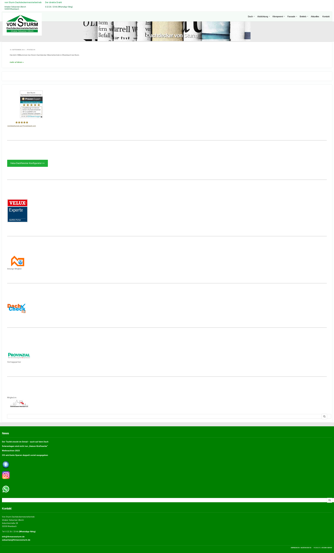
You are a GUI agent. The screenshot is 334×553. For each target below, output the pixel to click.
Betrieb (303, 16)
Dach (250, 16)
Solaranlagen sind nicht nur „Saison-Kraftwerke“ (25, 446)
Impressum (295, 548)
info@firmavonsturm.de (13, 536)
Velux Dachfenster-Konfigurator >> (27, 163)
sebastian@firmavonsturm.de (16, 540)
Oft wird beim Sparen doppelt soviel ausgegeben (25, 455)
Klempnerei (278, 16)
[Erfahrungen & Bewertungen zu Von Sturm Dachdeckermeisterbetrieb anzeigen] (31, 117)
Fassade (291, 16)
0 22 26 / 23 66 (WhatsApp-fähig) (59, 7)
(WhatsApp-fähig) (27, 531)
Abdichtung (262, 16)
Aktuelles (315, 16)
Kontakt (325, 16)
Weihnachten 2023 (11, 450)
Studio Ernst (326, 548)
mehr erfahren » (17, 62)
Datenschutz (306, 548)
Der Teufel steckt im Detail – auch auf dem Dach (25, 442)
